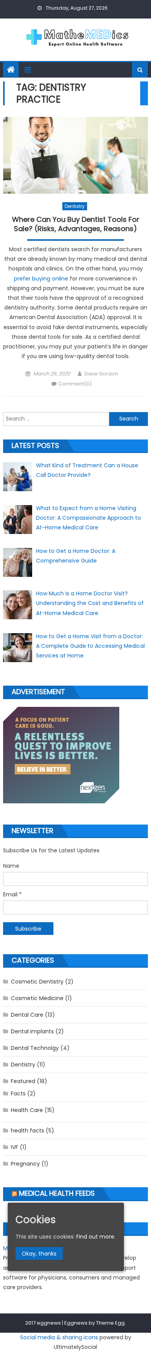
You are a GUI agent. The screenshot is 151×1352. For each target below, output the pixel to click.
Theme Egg (110, 1323)
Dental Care (27, 1015)
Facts (18, 1093)
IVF (14, 1147)
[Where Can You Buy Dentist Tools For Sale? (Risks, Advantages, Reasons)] (75, 155)
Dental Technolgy (35, 1048)
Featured (23, 1081)
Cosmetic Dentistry (37, 981)
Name (11, 866)
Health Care (27, 1110)
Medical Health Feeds (57, 1193)
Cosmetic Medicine (37, 998)
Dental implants (32, 1031)
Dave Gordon (101, 373)
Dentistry (75, 206)
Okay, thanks (39, 1253)
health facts (27, 1130)
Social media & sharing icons (59, 1337)
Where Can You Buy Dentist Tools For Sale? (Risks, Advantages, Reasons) (75, 224)
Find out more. (95, 1236)
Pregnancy (25, 1164)
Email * (12, 894)
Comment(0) (75, 383)
